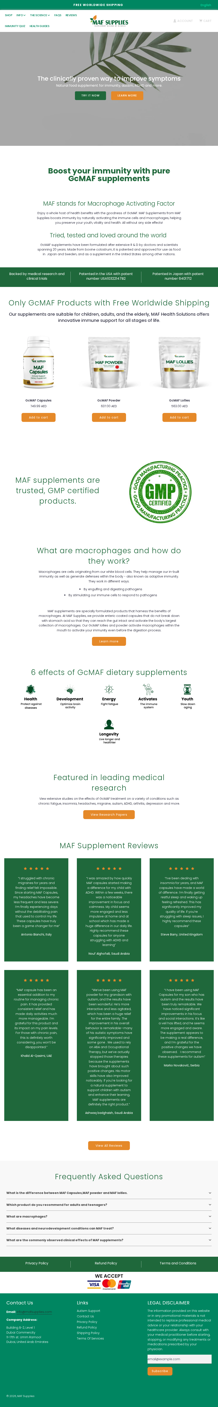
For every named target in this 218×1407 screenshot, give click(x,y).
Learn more (127, 95)
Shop (8, 15)
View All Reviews (109, 1145)
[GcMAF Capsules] (38, 362)
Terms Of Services (90, 1338)
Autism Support (88, 1311)
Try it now (90, 95)
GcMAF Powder (108, 400)
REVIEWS (71, 15)
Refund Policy (87, 1327)
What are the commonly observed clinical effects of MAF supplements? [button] (64, 1240)
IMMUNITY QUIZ (15, 26)
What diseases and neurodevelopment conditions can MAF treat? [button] (60, 1228)
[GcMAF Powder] (109, 362)
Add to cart (38, 417)
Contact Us (85, 1316)
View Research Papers (109, 814)
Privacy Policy (87, 1322)
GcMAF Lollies (179, 400)
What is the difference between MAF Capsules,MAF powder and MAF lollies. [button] (67, 1193)
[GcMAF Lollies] (180, 362)
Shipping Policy (88, 1333)
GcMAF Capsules (38, 400)
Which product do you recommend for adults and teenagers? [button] (56, 1205)
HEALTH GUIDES (39, 26)
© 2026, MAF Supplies (20, 1396)
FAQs (57, 15)
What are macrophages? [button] (26, 1216)
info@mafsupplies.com (34, 1312)
